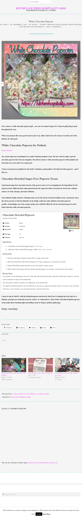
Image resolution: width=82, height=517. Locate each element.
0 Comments (56, 27)
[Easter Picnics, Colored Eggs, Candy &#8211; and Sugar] (67, 365)
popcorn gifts (25, 27)
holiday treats (68, 24)
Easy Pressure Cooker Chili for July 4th (40, 373)
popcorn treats (37, 27)
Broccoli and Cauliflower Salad (20, 397)
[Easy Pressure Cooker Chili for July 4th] (40, 365)
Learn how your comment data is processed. (43, 462)
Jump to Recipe (7, 150)
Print (72, 231)
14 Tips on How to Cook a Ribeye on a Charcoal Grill (30, 394)
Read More (47, 514)
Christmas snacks (54, 24)
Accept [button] (39, 514)
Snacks (34, 24)
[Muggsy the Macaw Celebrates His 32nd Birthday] (14, 365)
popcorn (78, 24)
